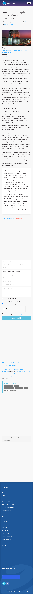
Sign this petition (16, 318)
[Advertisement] (16, 240)
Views (13, 365)
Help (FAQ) (5, 521)
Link (5, 365)
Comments (21, 363)
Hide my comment (9, 298)
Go (18, 577)
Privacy (4, 524)
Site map (4, 498)
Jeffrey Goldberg (9, 24)
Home (3, 492)
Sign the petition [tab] (9, 218)
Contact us (5, 530)
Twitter (4, 556)
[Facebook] (7, 583)
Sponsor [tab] (19, 218)
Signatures (28, 22)
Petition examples (7, 536)
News (3, 495)
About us (4, 527)
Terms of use (5, 533)
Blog (3, 562)
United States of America (9, 57)
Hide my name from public (11, 301)
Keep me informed (9, 304)
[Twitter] (4, 583)
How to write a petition (8, 507)
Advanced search (7, 539)
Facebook (5, 553)
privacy (20, 314)
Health (26, 376)
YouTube (4, 559)
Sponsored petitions (7, 510)
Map (13, 363)
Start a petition (6, 501)
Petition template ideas (8, 504)
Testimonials (5, 550)
